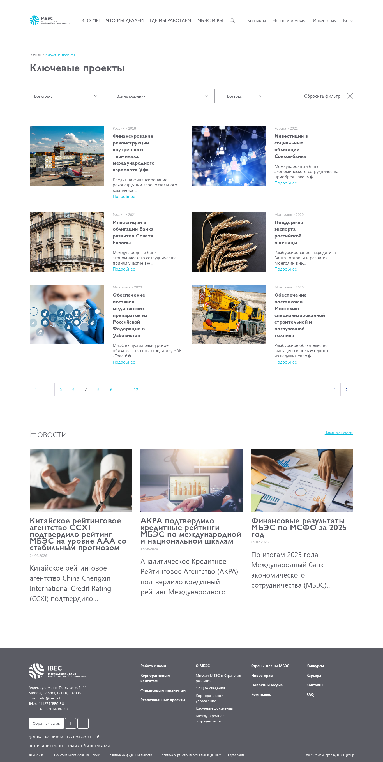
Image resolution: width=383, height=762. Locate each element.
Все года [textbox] (234, 96)
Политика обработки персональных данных (190, 755)
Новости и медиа (289, 20)
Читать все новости (339, 432)
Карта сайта (236, 755)
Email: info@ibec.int (44, 698)
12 (136, 389)
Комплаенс (261, 694)
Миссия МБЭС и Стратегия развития (218, 678)
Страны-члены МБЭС (270, 665)
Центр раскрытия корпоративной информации (69, 746)
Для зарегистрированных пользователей (64, 737)
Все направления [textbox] (131, 96)
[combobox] (67, 96)
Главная (35, 54)
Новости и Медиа (267, 684)
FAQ (310, 694)
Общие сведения (210, 687)
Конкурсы (315, 665)
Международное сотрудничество (210, 718)
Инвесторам (325, 20)
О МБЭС (203, 665)
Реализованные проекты (162, 699)
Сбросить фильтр (322, 96)
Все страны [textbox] (43, 96)
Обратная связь (46, 723)
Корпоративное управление (209, 698)
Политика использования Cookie (77, 755)
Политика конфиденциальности (129, 755)
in (83, 723)
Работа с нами (153, 665)
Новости (48, 433)
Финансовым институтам (163, 690)
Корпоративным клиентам (155, 678)
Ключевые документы (214, 708)
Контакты (256, 20)
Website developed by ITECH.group (330, 755)
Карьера (313, 675)
